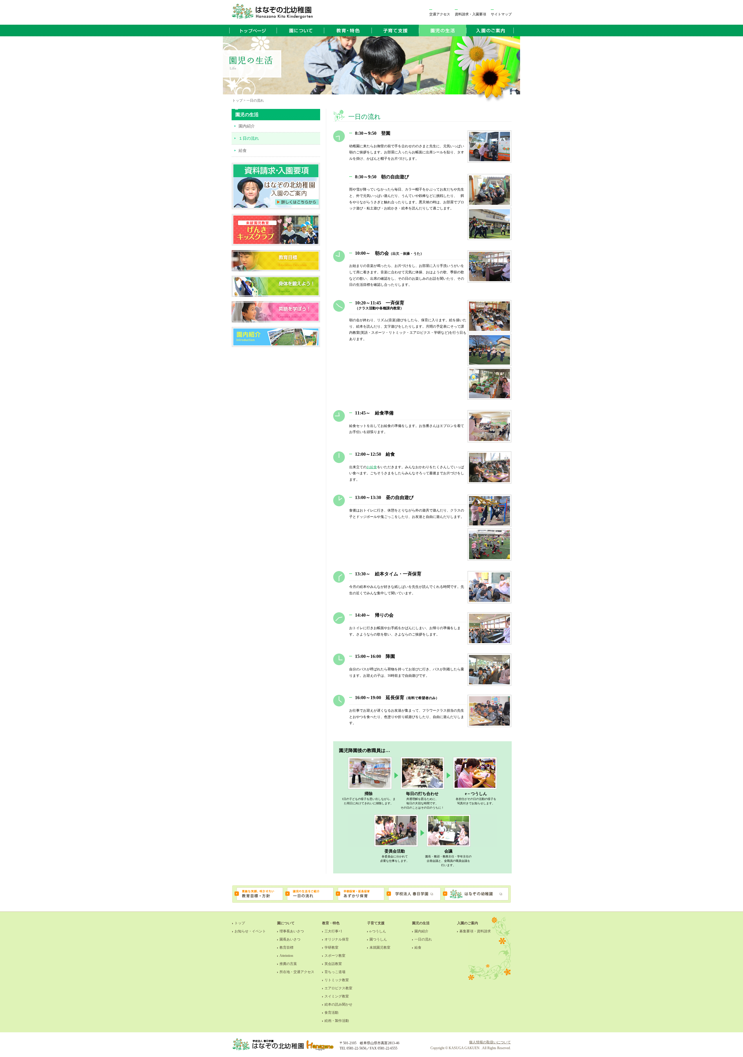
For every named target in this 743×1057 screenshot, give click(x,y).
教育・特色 (331, 923)
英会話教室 (333, 964)
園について (286, 923)
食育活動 (331, 1013)
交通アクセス (439, 14)
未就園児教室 (379, 947)
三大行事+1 (333, 931)
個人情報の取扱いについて (490, 1042)
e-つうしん (377, 931)
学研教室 (331, 947)
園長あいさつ (289, 939)
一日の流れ (423, 939)
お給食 (372, 467)
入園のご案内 (467, 923)
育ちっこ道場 (334, 972)
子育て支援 (376, 923)
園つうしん (378, 939)
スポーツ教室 (334, 956)
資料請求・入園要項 (470, 14)
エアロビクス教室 (338, 988)
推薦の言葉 (288, 964)
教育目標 (286, 947)
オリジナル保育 (336, 939)
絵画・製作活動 (336, 1021)
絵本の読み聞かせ (338, 1004)
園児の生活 (421, 923)
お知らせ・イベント (250, 931)
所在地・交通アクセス (296, 972)
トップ (240, 923)
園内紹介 (247, 126)
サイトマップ (501, 14)
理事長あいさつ (291, 931)
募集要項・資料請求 (475, 931)
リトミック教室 (336, 980)
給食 (243, 150)
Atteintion (286, 956)
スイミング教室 (336, 996)
